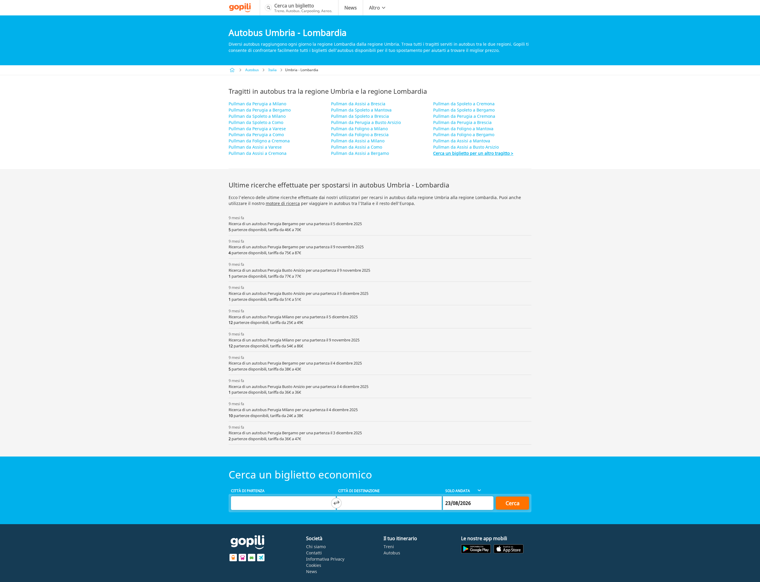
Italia (272, 69)
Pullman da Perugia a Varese (257, 128)
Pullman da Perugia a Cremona (464, 116)
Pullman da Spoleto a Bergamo (464, 110)
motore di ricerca (283, 203)
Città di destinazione (359, 490)
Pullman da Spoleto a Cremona (464, 103)
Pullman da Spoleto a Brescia (360, 116)
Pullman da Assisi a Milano (357, 141)
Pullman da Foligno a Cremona (259, 141)
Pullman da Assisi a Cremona (257, 153)
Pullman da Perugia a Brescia (462, 122)
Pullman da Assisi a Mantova (461, 141)
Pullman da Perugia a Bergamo (260, 110)
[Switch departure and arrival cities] (336, 503)
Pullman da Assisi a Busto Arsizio (466, 147)
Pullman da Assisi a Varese (255, 147)
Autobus (252, 69)
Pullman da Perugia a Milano (257, 103)
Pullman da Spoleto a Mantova (361, 110)
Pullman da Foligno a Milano (359, 128)
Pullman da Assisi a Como (356, 147)
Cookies (313, 565)
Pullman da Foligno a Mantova (463, 128)
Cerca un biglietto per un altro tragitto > (473, 153)
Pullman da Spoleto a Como (256, 122)
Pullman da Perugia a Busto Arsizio (366, 122)
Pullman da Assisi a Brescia (358, 103)
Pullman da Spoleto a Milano (257, 116)
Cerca (513, 503)
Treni (389, 546)
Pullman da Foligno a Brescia (360, 134)
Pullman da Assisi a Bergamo (360, 153)
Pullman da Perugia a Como (256, 134)
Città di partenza (248, 490)
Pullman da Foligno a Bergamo (463, 134)
